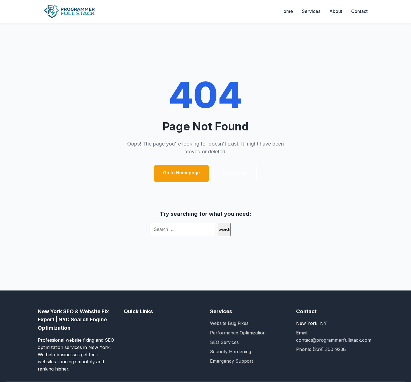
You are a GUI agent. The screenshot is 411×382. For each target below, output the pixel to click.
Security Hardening (230, 351)
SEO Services (224, 342)
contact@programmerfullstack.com (333, 340)
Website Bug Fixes (229, 323)
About (335, 11)
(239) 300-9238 (329, 349)
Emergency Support (231, 361)
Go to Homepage (181, 172)
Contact (359, 11)
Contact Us (235, 173)
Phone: (304, 349)
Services (311, 11)
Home (286, 11)
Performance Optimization (238, 333)
